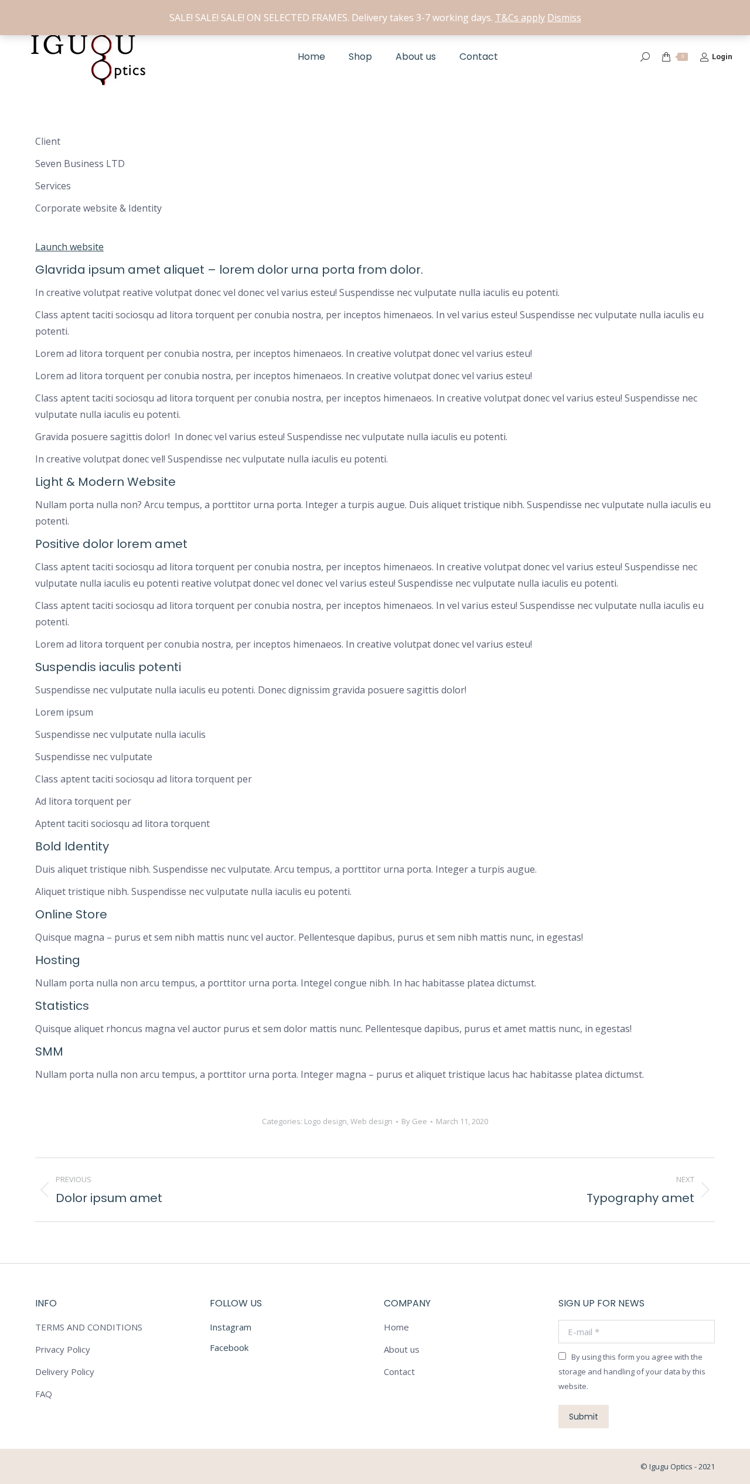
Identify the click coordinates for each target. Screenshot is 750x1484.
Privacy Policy (62, 1349)
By (414, 1121)
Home (396, 1327)
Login (722, 56)
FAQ (43, 1394)
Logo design (325, 1121)
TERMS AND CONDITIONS (88, 1327)
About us (402, 1349)
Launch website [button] (69, 246)
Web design (371, 1121)
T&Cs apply (520, 17)
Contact (399, 1371)
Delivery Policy (64, 1371)
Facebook (229, 1347)
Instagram (230, 1327)
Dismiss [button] (564, 17)
